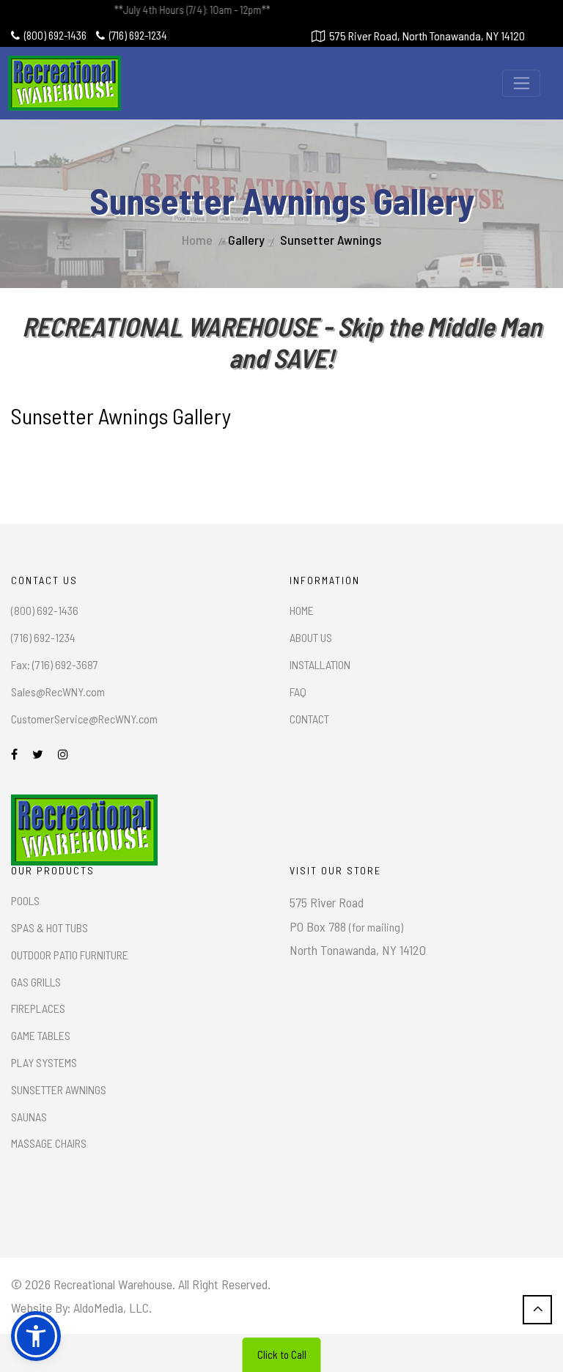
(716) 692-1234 (138, 35)
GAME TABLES (40, 1035)
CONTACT (309, 719)
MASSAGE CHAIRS (49, 1143)
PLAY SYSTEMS (44, 1062)
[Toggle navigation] (521, 83)
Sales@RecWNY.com (58, 691)
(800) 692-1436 (55, 35)
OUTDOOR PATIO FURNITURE (69, 955)
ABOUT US (311, 637)
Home (197, 240)
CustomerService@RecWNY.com (84, 719)
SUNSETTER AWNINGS (58, 1089)
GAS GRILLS (36, 982)
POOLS (25, 900)
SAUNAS (29, 1117)
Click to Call (281, 1354)
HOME (302, 610)
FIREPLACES (38, 1008)
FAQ (298, 691)
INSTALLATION (320, 664)
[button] (36, 1336)
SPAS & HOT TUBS (49, 927)
